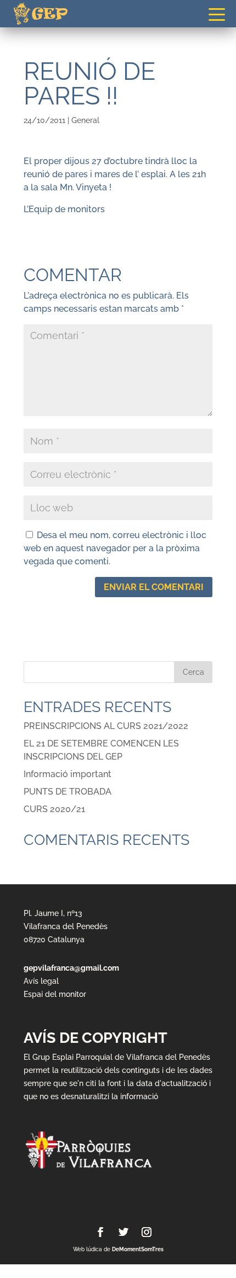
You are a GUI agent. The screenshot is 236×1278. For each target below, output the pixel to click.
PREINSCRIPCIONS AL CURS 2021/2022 (106, 726)
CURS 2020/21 (54, 809)
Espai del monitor (55, 994)
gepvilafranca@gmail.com (71, 968)
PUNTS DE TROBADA (67, 791)
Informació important (67, 774)
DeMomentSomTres (138, 1249)
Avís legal (41, 981)
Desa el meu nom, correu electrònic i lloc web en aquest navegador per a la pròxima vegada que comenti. (115, 548)
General (85, 120)
